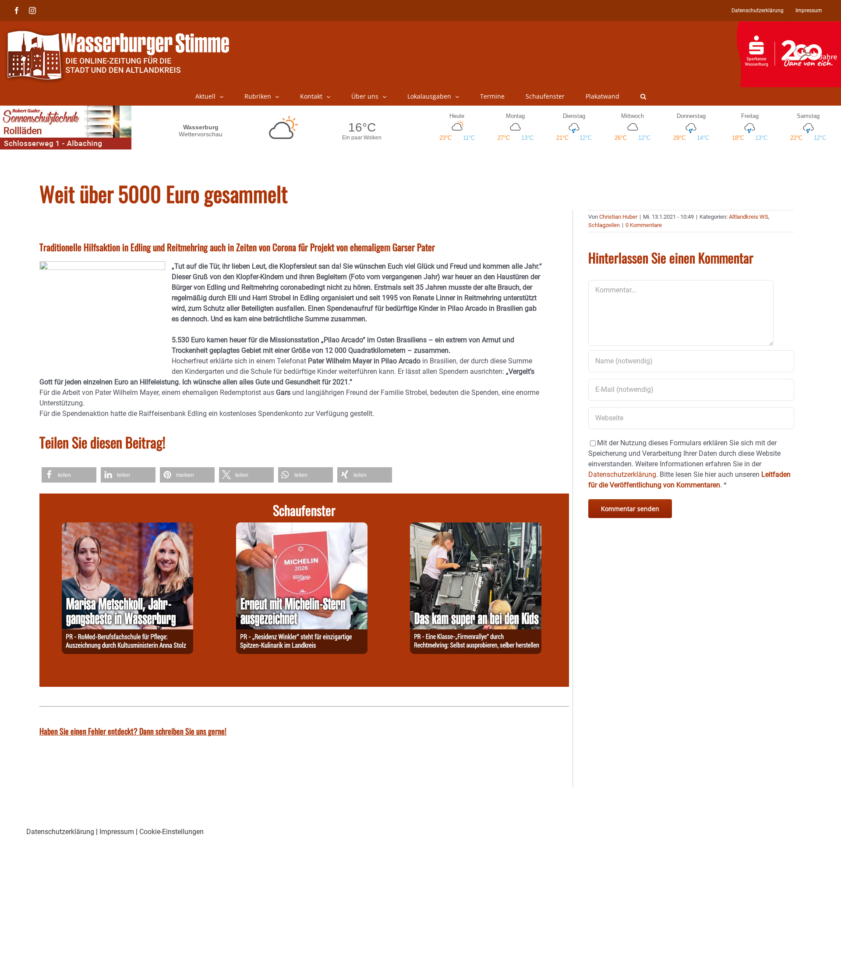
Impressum (116, 831)
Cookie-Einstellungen (171, 831)
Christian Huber (618, 216)
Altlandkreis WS (748, 216)
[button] (643, 96)
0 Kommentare (643, 225)
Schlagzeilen (604, 225)
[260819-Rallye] (475, 527)
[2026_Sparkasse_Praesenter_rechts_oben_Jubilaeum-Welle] (788, 26)
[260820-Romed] (127, 527)
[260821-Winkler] (301, 527)
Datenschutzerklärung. (623, 474)
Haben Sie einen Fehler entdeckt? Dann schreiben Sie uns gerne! (132, 731)
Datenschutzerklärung (60, 831)
